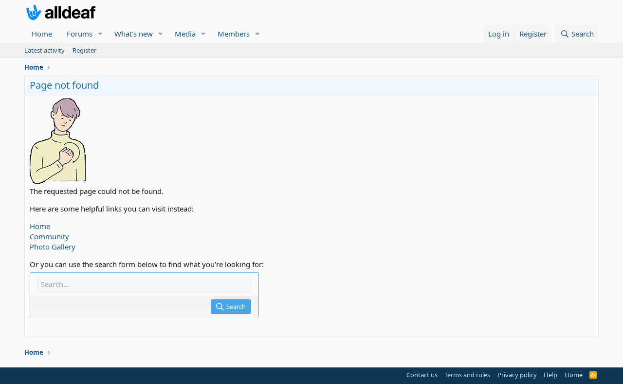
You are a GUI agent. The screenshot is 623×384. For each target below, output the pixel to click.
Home (42, 33)
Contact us (422, 374)
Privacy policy (517, 374)
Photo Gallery (52, 246)
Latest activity (44, 50)
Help (550, 374)
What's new (133, 33)
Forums (79, 33)
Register (84, 50)
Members (234, 33)
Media (185, 33)
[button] (100, 34)
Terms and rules (467, 374)
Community (49, 236)
